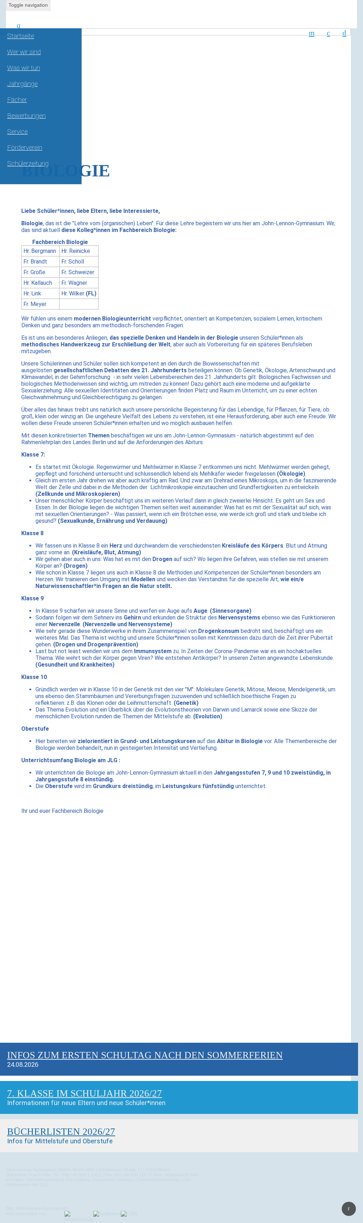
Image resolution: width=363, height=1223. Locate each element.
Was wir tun (23, 68)
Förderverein (24, 148)
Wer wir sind (24, 52)
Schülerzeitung (28, 164)
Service (17, 132)
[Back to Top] (349, 1209)
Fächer (17, 100)
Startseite (20, 36)
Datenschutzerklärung (157, 1179)
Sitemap (125, 1179)
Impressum (103, 1179)
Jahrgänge (22, 84)
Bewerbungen (26, 116)
